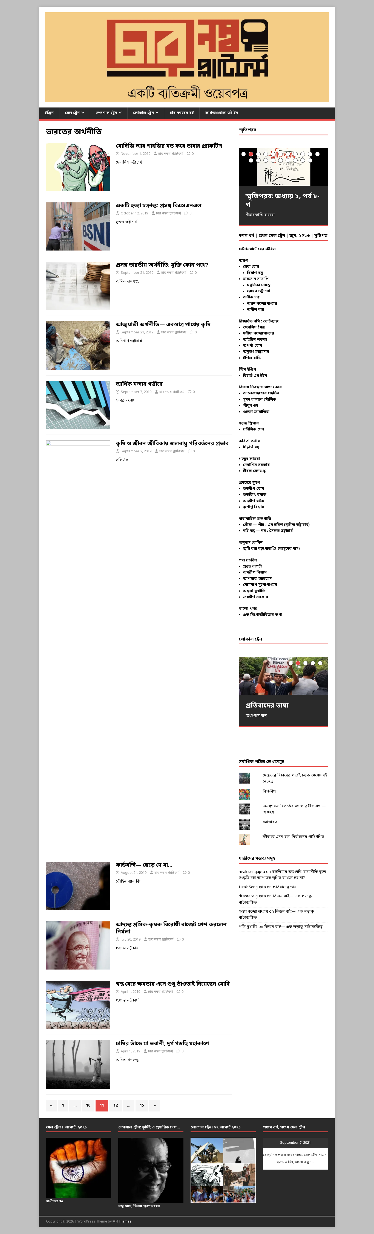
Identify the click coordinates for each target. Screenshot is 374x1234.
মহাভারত (270, 822)
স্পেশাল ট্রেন (106, 113)
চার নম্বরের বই (182, 113)
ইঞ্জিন (49, 113)
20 (310, 160)
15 (142, 1105)
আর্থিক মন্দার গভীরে (139, 384)
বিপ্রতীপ (269, 791)
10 (88, 1105)
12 (115, 1105)
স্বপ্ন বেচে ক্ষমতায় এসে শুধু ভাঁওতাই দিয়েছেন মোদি (173, 984)
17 (288, 160)
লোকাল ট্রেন (143, 113)
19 (302, 160)
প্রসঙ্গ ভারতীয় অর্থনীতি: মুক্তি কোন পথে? (162, 265)
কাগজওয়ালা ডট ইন (221, 113)
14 (265, 160)
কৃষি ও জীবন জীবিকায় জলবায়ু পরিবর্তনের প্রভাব (172, 443)
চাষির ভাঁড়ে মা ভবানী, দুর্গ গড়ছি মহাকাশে (162, 1043)
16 (280, 160)
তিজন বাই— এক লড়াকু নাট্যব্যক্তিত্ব (293, 927)
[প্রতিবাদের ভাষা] (283, 676)
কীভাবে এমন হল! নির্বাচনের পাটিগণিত (293, 837)
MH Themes (122, 1222)
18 (295, 160)
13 (258, 160)
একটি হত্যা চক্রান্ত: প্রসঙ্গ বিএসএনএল (159, 205)
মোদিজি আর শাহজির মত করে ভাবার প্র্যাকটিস (169, 146)
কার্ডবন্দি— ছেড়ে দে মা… (144, 865)
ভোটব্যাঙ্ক (270, 321)
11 (317, 154)
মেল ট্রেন (72, 113)
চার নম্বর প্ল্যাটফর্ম (170, 154)
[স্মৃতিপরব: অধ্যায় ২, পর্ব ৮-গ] (283, 167)
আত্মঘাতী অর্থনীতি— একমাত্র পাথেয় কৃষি (163, 324)
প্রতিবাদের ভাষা (285, 887)
